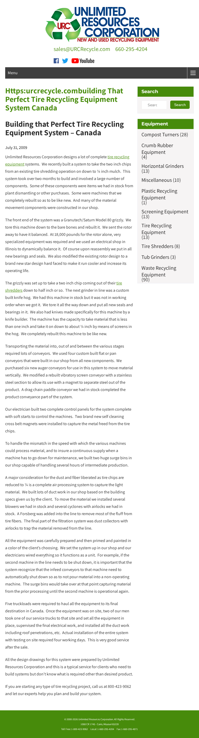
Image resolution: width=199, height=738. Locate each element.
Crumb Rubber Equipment (157, 148)
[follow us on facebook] (56, 60)
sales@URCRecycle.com (82, 48)
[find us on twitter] (65, 60)
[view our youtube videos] (83, 60)
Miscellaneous (156, 180)
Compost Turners (160, 134)
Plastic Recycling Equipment (159, 194)
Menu (13, 73)
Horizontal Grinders (162, 166)
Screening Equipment (164, 211)
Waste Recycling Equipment (158, 271)
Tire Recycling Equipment (156, 229)
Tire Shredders (157, 246)
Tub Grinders (155, 257)
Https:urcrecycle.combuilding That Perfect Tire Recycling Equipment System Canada (64, 99)
